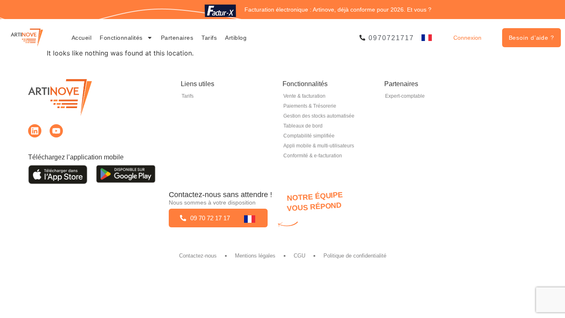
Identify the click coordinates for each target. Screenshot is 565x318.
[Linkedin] (34, 130)
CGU (299, 256)
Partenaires (177, 37)
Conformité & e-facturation (312, 156)
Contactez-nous (198, 256)
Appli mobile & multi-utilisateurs (318, 146)
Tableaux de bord (303, 126)
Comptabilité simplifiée (309, 136)
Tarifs (209, 37)
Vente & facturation (304, 96)
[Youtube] (56, 130)
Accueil (82, 37)
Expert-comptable (405, 96)
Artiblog (236, 37)
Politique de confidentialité (354, 256)
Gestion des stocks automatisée (318, 116)
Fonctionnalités (121, 37)
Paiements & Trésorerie (309, 106)
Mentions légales (255, 256)
